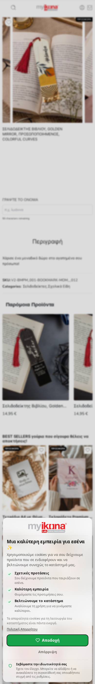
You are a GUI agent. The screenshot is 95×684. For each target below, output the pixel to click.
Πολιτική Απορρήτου (22, 629)
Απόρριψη (47, 651)
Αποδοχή (51, 640)
